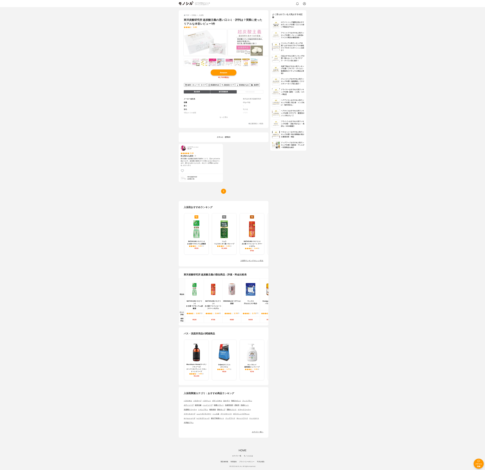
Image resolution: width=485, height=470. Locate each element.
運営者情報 (224, 462)
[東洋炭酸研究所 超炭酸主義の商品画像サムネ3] (204, 62)
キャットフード (242, 418)
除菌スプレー (219, 405)
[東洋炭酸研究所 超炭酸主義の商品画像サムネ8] (246, 62)
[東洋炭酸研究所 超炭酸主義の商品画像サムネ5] (221, 62)
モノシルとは (248, 456)
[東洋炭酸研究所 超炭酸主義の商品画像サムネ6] (229, 62)
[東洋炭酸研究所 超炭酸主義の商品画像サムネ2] (196, 62)
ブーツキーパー (226, 414)
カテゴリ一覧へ (257, 432)
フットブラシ (247, 401)
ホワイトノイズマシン (241, 414)
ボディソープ (189, 405)
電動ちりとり (231, 410)
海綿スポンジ (236, 401)
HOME (242, 450)
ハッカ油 (216, 414)
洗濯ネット (245, 405)
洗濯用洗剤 (229, 405)
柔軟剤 (236, 405)
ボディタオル (217, 401)
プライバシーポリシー (246, 462)
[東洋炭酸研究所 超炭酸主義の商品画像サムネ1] (187, 62)
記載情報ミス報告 (256, 124)
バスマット (207, 401)
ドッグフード (230, 418)
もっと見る (224, 117)
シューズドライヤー (204, 414)
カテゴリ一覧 (236, 456)
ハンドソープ (208, 405)
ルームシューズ (189, 418)
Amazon (223, 72)
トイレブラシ (203, 410)
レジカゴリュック (203, 418)
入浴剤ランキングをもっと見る (251, 261)
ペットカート (254, 418)
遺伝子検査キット (217, 418)
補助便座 (212, 410)
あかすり (226, 401)
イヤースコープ (189, 414)
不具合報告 (260, 462)
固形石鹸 (198, 405)
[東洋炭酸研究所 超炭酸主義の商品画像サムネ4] (212, 62)
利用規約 (234, 462)
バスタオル (188, 401)
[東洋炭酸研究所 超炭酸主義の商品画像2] (249, 42)
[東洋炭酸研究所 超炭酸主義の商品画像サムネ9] (254, 62)
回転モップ (221, 410)
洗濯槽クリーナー (190, 410)
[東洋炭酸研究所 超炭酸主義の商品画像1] (205, 42)
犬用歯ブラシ (189, 423)
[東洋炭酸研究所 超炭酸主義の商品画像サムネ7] (237, 62)
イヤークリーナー (244, 410)
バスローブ (197, 401)
